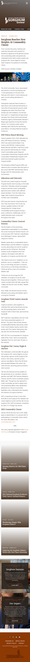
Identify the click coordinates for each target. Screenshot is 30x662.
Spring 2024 (13, 36)
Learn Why (15, 585)
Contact (21, 643)
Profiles (4, 36)
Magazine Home (6, 29)
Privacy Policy (12, 643)
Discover (15, 621)
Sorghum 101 (9, 641)
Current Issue (19, 29)
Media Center (20, 641)
